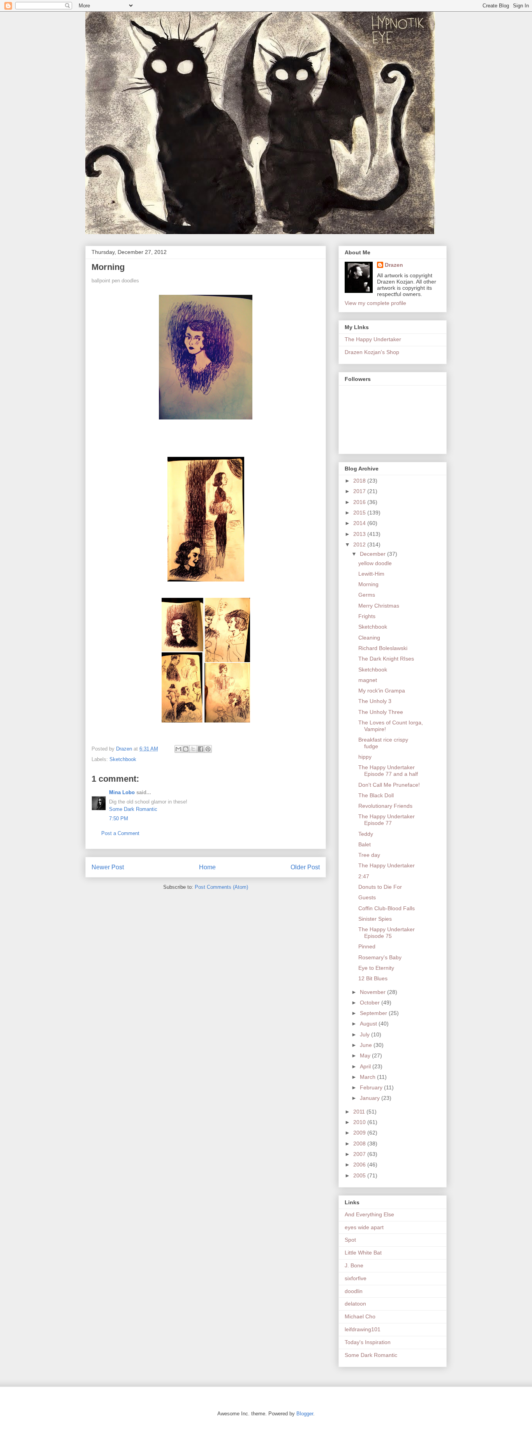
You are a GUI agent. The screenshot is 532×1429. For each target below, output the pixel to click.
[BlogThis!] (186, 749)
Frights (366, 616)
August (369, 1023)
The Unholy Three (380, 712)
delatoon (355, 1303)
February (372, 1087)
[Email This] (178, 749)
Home (207, 867)
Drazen (394, 265)
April (366, 1066)
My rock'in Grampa (381, 690)
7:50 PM (118, 818)
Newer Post (108, 867)
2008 (360, 1143)
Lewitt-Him (371, 574)
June (366, 1045)
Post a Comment (120, 833)
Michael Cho (360, 1316)
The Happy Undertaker (373, 339)
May (366, 1055)
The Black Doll (376, 795)
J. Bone (354, 1265)
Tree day (369, 855)
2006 (360, 1164)
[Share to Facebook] (200, 749)
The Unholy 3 (374, 701)
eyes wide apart (364, 1227)
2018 (360, 481)
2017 (360, 491)
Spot (350, 1240)
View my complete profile (375, 303)
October (370, 1002)
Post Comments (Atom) (221, 887)
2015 (360, 512)
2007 (360, 1154)
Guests (367, 897)
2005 (360, 1175)
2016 (360, 502)
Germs (366, 595)
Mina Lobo (122, 792)
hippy (365, 757)
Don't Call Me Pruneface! (389, 785)
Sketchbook (122, 759)
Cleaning (369, 637)
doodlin (354, 1291)
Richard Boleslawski (382, 648)
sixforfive (355, 1278)
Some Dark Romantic (133, 809)
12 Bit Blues (373, 978)
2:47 (363, 876)
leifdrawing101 (363, 1329)
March (368, 1077)
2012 (360, 544)
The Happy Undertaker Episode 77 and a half (388, 770)
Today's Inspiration (368, 1342)
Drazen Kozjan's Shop (372, 352)
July (365, 1034)
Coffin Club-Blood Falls (386, 908)
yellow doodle (375, 563)
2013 (360, 534)
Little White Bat (363, 1252)
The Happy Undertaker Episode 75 (386, 932)
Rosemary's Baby (380, 957)
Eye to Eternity (376, 968)
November (373, 992)
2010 (360, 1122)
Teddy (365, 834)
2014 (360, 523)
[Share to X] (193, 749)
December (373, 554)
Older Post (305, 867)
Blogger (304, 1414)
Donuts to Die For (380, 887)
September (374, 1013)
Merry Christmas (378, 606)
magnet (367, 680)
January (370, 1098)
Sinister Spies (375, 919)
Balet (364, 844)
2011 (359, 1111)
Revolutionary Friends (385, 806)
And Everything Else (369, 1214)
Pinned (366, 946)
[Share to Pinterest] (208, 749)
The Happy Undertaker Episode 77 (386, 819)
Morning (368, 584)
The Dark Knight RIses (386, 658)
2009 (360, 1132)
